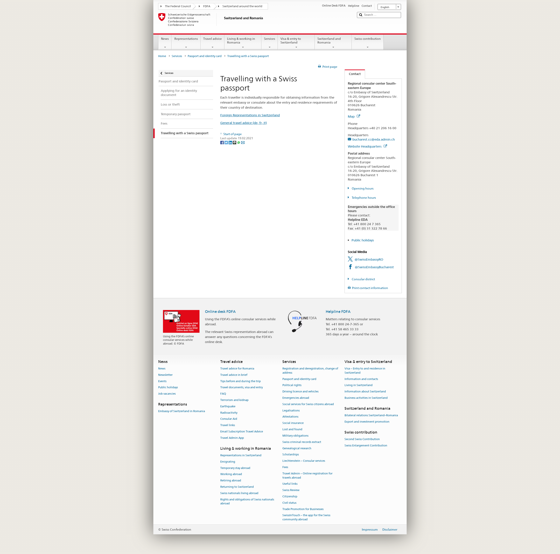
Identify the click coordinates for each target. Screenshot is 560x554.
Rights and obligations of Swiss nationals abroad (247, 501)
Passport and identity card (205, 56)
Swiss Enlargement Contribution (366, 445)
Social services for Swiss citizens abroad (308, 404)
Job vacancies (167, 393)
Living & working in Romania (241, 40)
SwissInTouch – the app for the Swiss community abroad (306, 517)
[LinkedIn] (231, 142)
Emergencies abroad (295, 397)
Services (269, 38)
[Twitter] (226, 142)
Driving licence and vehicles (300, 391)
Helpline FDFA (338, 311)
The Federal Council (178, 6)
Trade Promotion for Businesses (303, 509)
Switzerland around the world (242, 6)
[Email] (243, 142)
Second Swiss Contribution (362, 439)
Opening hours (362, 188)
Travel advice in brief (233, 374)
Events (162, 381)
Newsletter (165, 374)
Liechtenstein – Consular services (303, 460)
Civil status (289, 502)
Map (351, 116)
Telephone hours (363, 197)
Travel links (227, 425)
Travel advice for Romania (237, 368)
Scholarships (290, 454)
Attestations (290, 416)
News (165, 38)
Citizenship (289, 496)
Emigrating (227, 461)
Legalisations (291, 410)
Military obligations (295, 435)
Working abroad (231, 474)
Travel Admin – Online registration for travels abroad (307, 475)
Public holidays (363, 240)
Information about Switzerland (365, 391)
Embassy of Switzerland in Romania (181, 411)
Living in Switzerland (359, 385)
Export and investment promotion (367, 421)
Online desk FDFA (220, 311)
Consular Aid (228, 419)
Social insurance (293, 423)
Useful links (290, 484)
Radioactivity (228, 412)
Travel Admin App (232, 437)
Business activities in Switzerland (366, 397)
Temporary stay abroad (235, 468)
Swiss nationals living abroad (239, 493)
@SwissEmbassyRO (369, 259)
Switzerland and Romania (329, 40)
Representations (186, 38)
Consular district (363, 279)
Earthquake (227, 406)
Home (162, 56)
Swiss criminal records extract (301, 442)
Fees (285, 467)
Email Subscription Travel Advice (241, 431)
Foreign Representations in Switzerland (250, 115)
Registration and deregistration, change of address (310, 370)
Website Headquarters (365, 146)
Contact (353, 74)
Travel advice (212, 38)
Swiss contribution (367, 38)
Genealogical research (296, 448)
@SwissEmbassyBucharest (374, 267)
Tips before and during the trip (240, 381)
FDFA (206, 6)
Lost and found (292, 429)
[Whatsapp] (239, 142)
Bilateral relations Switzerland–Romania (371, 415)
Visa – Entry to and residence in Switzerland (365, 370)
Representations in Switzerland (240, 455)
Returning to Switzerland (237, 486)
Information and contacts (361, 379)
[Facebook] (222, 142)
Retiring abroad (230, 480)
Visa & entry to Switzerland (290, 40)
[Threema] (235, 142)
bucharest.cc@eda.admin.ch (373, 139)
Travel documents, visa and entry (241, 387)
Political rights (291, 385)
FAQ (223, 393)
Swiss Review (290, 490)
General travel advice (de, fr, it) (243, 123)
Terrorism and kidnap (234, 400)
